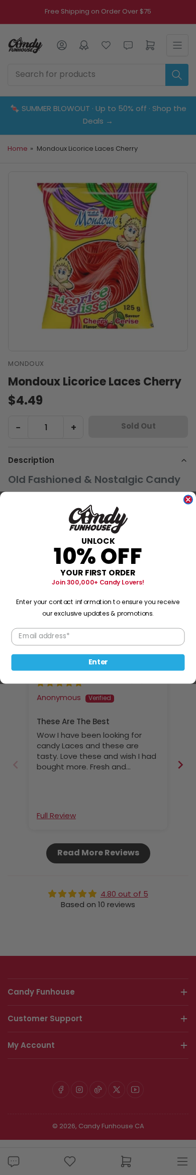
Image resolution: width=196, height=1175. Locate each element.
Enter (98, 662)
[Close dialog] (188, 499)
